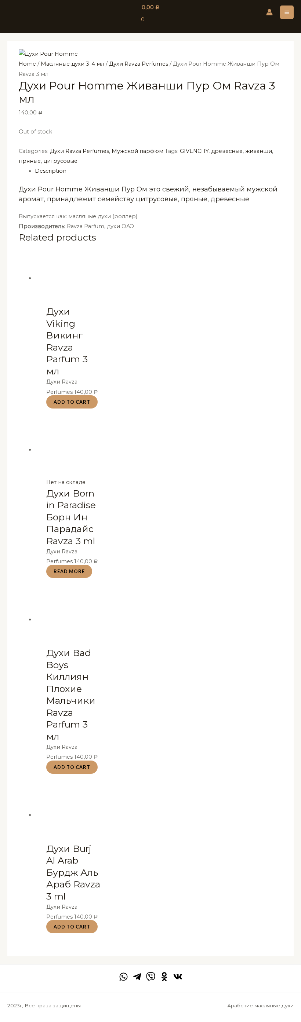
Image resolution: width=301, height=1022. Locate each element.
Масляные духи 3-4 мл (72, 64)
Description (50, 171)
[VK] (177, 976)
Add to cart (72, 402)
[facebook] (123, 976)
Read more (69, 571)
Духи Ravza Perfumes (138, 64)
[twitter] (150, 976)
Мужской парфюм (137, 151)
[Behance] (164, 976)
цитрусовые (60, 161)
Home (27, 64)
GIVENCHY (194, 151)
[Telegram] (137, 976)
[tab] (158, 171)
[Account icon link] (269, 12)
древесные (227, 151)
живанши (258, 151)
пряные (30, 161)
